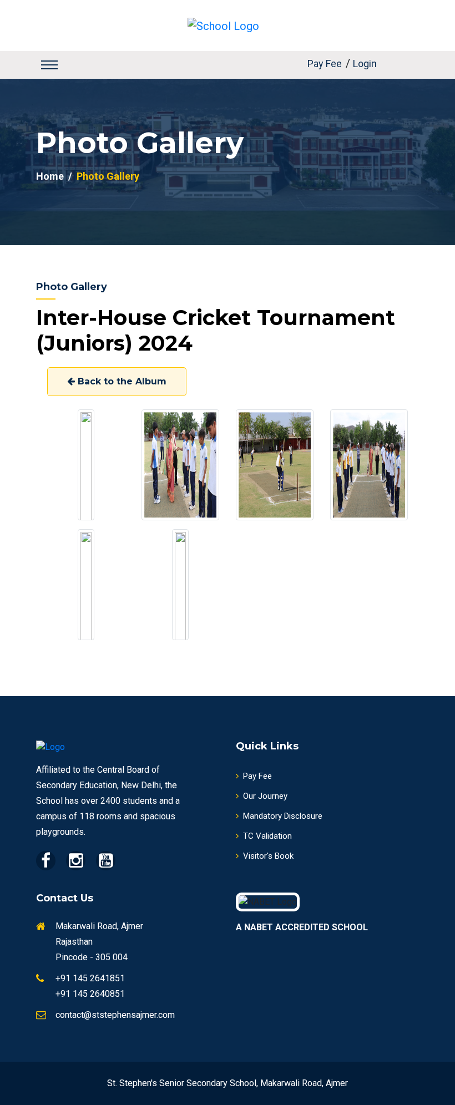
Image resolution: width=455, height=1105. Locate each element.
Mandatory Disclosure (282, 816)
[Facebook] (45, 860)
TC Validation (267, 836)
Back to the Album (120, 381)
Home (50, 176)
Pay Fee (324, 64)
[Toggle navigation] (49, 64)
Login (365, 64)
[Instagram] (75, 860)
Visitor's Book (268, 856)
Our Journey (265, 796)
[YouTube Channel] (105, 860)
